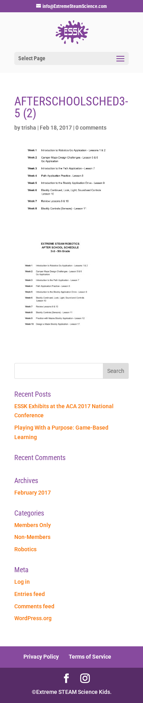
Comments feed (34, 606)
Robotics (25, 549)
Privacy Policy (41, 656)
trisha (28, 127)
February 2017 (32, 492)
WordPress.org (33, 618)
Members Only (32, 525)
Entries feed (29, 594)
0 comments (90, 127)
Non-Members (32, 537)
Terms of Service (90, 656)
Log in (22, 582)
